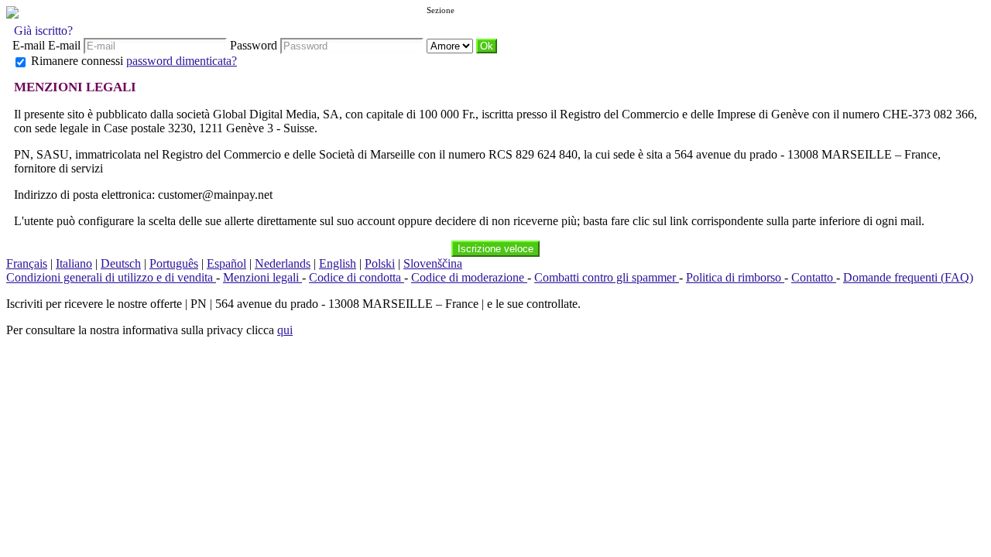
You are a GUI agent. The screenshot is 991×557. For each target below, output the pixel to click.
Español (226, 263)
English (337, 263)
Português (173, 263)
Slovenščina (432, 263)
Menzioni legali (262, 277)
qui (285, 330)
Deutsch (121, 263)
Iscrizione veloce (495, 249)
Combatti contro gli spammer (606, 277)
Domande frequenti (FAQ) (908, 277)
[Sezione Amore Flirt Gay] (451, 45)
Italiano (74, 263)
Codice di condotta (356, 277)
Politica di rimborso (735, 277)
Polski (380, 263)
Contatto (813, 277)
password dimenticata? (181, 60)
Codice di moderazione (469, 277)
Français (26, 263)
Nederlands (282, 263)
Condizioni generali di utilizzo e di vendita (111, 277)
